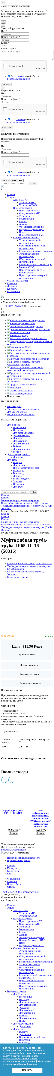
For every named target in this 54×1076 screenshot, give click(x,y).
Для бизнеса (14, 424)
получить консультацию (13, 849)
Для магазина (20, 441)
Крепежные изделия (17, 577)
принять (27, 1070)
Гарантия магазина (29, 674)
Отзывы (11, 887)
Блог (9, 873)
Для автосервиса (21, 435)
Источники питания (20, 332)
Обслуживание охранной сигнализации (32, 260)
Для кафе (17, 438)
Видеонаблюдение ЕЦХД (32, 229)
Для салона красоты (23, 433)
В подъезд (18, 473)
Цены (22, 232)
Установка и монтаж (30, 683)
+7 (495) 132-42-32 (14, 306)
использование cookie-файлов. (20, 1058)
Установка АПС (27, 202)
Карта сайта (13, 871)
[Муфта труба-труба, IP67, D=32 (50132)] (13, 796)
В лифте (17, 462)
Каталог (5, 519)
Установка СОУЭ (28, 205)
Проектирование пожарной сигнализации (33, 276)
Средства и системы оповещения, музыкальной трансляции (25, 368)
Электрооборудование (21, 393)
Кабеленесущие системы (22, 323)
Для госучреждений (18, 454)
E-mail (5, 42)
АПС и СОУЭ (21, 200)
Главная (11, 194)
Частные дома (14, 406)
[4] (10, 636)
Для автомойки (21, 443)
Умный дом (15, 387)
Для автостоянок (21, 449)
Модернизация (26, 218)
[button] (4, 780)
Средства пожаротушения (23, 384)
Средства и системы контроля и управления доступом (24, 363)
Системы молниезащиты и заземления (29, 359)
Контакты (12, 288)
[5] (13, 636)
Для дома (13, 459)
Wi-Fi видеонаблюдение (31, 227)
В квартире (19, 484)
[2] (5, 636)
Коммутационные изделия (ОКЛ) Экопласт (29, 563)
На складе (18, 430)
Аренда (23, 224)
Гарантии (12, 283)
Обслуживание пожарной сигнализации (32, 247)
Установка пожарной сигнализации (30, 241)
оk (3, 22)
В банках (17, 446)
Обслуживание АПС (29, 213)
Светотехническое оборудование (26, 326)
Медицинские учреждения (20, 414)
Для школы (19, 457)
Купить (13, 833)
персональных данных (18, 79)
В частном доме (21, 478)
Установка (24, 216)
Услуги (10, 197)
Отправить (7, 127)
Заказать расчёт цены (12, 180)
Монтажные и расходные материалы (28, 338)
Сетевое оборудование (21, 350)
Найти (33, 183)
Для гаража (19, 465)
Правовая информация (18, 860)
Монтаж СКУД (26, 267)
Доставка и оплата (29, 665)
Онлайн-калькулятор (17, 280)
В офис (17, 451)
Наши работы (14, 884)
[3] (8, 636)
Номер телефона (10, 37)
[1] (2, 636)
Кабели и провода (19, 335)
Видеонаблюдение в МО (31, 235)
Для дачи (17, 476)
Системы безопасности (26, 237)
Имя (4, 31)
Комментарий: (8, 48)
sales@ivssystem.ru (30, 892)
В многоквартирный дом (26, 468)
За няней (17, 481)
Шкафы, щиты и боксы (21, 390)
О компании (13, 291)
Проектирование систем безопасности (31, 271)
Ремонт (23, 221)
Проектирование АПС (30, 210)
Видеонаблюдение (23, 208)
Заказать (6, 84)
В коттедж (18, 470)
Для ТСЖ (18, 486)
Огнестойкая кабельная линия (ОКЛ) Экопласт (25, 524)
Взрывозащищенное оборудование (27, 320)
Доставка (12, 286)
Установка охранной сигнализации (29, 255)
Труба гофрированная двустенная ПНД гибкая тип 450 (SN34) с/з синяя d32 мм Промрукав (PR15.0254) (40, 818)
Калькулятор (13, 868)
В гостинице (19, 427)
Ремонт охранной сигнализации (35, 264)
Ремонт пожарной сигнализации (36, 251)
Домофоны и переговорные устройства (30, 329)
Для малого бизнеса (17, 412)
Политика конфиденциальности (23, 857)
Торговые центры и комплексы (23, 409)
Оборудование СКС (20, 347)
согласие (20, 76)
